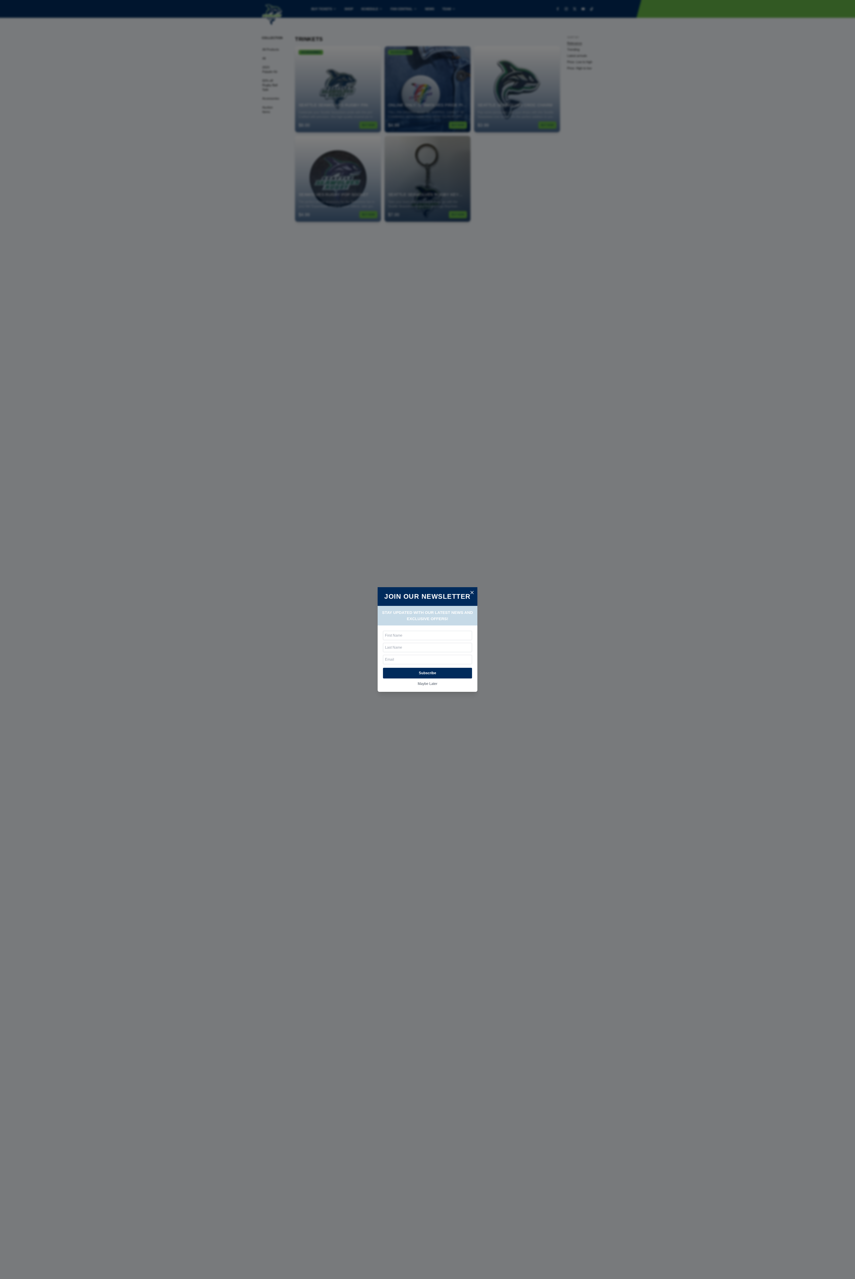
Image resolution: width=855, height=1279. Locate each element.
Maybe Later (427, 684)
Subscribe (427, 673)
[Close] (472, 592)
